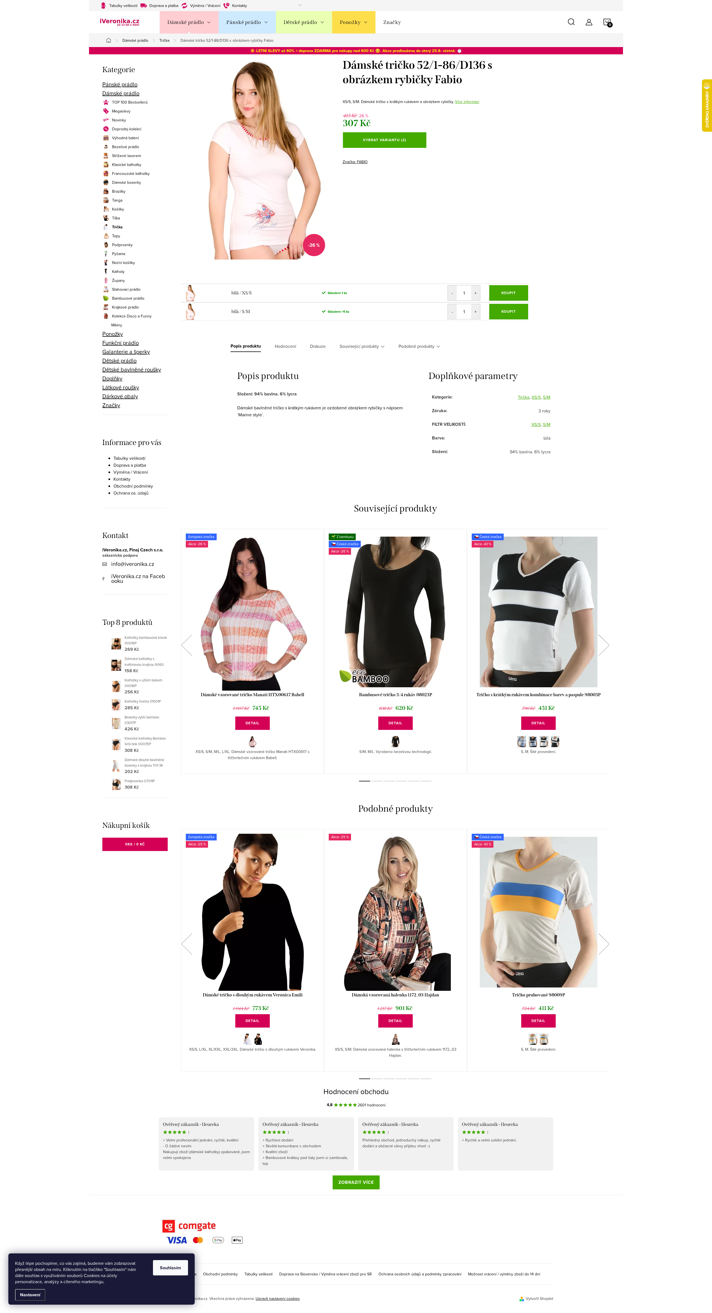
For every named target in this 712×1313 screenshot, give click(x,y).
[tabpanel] (252, 651)
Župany (118, 280)
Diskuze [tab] (318, 346)
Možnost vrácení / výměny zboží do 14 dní (504, 1274)
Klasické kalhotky (126, 164)
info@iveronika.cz (132, 564)
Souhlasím (170, 1268)
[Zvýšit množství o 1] (475, 292)
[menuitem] (189, 22)
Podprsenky (122, 245)
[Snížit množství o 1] (452, 292)
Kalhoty (118, 271)
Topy (116, 236)
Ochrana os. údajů (131, 493)
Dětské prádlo (119, 360)
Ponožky (112, 334)
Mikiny (116, 325)
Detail (252, 723)
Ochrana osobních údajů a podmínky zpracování (420, 1274)
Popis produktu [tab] (246, 346)
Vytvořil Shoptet (539, 1298)
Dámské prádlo (120, 93)
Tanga (117, 200)
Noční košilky (123, 262)
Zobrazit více (356, 1182)
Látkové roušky (120, 387)
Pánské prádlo (119, 84)
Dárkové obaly (120, 396)
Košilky (118, 209)
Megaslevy (121, 111)
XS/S (536, 397)
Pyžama (118, 253)
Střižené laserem (126, 155)
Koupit (508, 292)
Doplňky (112, 378)
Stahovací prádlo (126, 289)
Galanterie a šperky (126, 351)
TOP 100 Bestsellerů (130, 102)
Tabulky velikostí (123, 5)
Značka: (355, 162)
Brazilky (118, 191)
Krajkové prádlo (125, 307)
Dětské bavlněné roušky (131, 369)
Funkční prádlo (120, 343)
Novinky (119, 120)
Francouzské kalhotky (131, 173)
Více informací (467, 101)
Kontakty (239, 5)
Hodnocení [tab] (285, 346)
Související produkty (359, 346)
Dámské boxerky (126, 182)
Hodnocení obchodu (356, 1091)
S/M (546, 397)
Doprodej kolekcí (126, 129)
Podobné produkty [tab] (416, 346)
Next (603, 645)
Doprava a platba (163, 5)
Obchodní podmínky (133, 486)
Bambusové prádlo (128, 298)
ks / (135, 844)
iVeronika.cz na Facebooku (138, 578)
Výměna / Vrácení (205, 5)
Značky (111, 405)
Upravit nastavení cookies (278, 1298)
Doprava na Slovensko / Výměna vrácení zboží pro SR (325, 1274)
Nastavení (30, 1295)
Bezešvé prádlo (125, 147)
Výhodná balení (125, 138)
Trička (117, 227)
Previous (186, 645)
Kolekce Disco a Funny (132, 316)
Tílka (116, 218)
